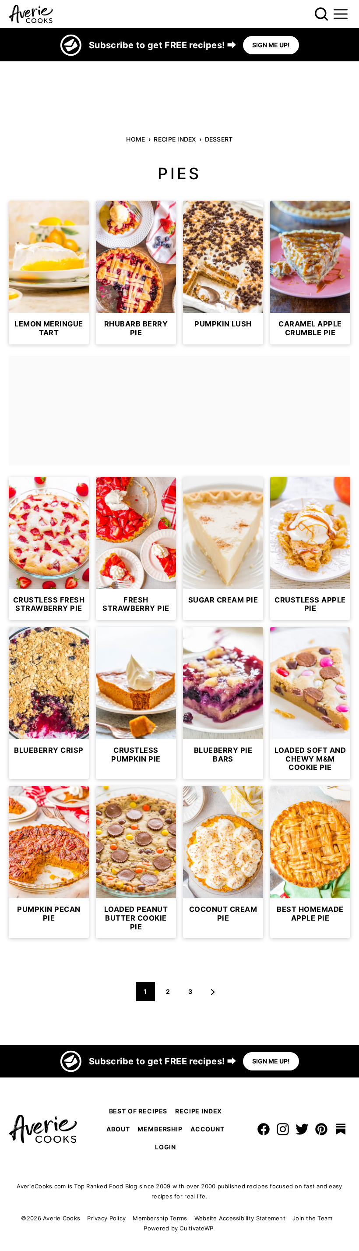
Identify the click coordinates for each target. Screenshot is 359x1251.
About (118, 1129)
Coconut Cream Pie (223, 913)
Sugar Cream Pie (223, 599)
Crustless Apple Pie (310, 604)
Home (135, 139)
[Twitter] (302, 1129)
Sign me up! (271, 45)
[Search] (321, 14)
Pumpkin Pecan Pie (48, 913)
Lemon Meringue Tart (48, 328)
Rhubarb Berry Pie (136, 328)
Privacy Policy (106, 1218)
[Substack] (340, 1129)
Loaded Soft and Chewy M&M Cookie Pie (310, 759)
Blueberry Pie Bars (223, 754)
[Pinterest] (321, 1129)
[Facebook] (263, 1129)
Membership (159, 1129)
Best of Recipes (138, 1111)
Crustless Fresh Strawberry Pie (48, 604)
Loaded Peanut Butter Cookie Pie (136, 918)
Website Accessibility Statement (239, 1218)
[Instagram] (282, 1129)
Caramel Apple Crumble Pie (309, 328)
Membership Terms (160, 1218)
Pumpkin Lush (223, 323)
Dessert (219, 139)
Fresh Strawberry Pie (135, 604)
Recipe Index (175, 139)
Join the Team (312, 1218)
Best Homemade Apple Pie (310, 913)
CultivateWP (196, 1228)
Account (207, 1129)
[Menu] (340, 14)
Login (165, 1147)
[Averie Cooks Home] (31, 14)
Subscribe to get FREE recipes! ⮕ (162, 45)
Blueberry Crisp (48, 750)
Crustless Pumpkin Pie (135, 754)
